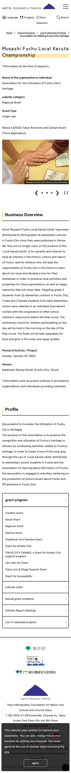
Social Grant (12, 519)
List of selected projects (20, 622)
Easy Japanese (42, 20)
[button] (42, 193)
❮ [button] (36, 192)
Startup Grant (13, 533)
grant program (16, 500)
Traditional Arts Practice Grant (23, 539)
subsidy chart (14, 587)
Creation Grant (14, 513)
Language (12, 17)
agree (35, 763)
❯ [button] (57, 192)
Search (65, 17)
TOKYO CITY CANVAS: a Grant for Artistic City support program (33, 554)
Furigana (29, 17)
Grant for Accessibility (18, 576)
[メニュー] (65, 7)
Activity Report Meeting (20, 610)
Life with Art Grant (16, 562)
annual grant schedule (19, 598)
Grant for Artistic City (18, 546)
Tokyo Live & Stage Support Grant (26, 569)
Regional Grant (14, 526)
